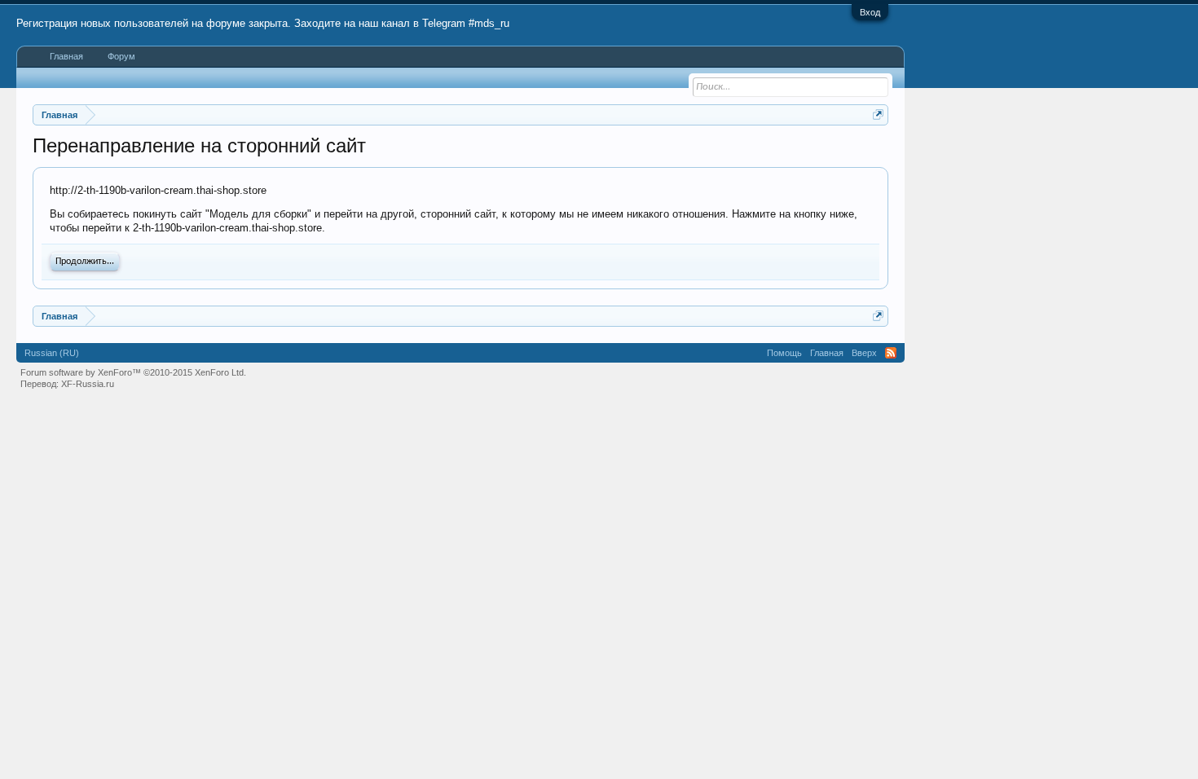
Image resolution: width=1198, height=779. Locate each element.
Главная (66, 56)
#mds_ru (489, 23)
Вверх (864, 353)
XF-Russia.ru (87, 384)
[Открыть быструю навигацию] (878, 114)
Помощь (784, 353)
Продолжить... (84, 261)
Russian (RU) (51, 353)
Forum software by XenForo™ (133, 372)
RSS (890, 353)
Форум (121, 56)
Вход (870, 12)
